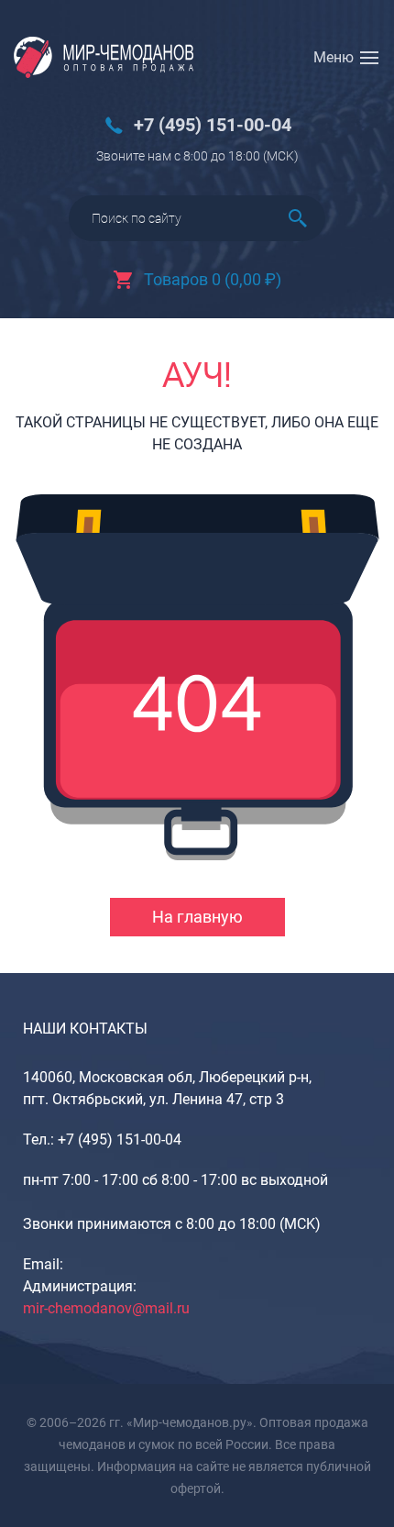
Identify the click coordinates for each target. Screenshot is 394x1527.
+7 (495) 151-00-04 (212, 125)
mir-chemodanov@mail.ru (106, 1308)
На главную (197, 916)
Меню (333, 57)
